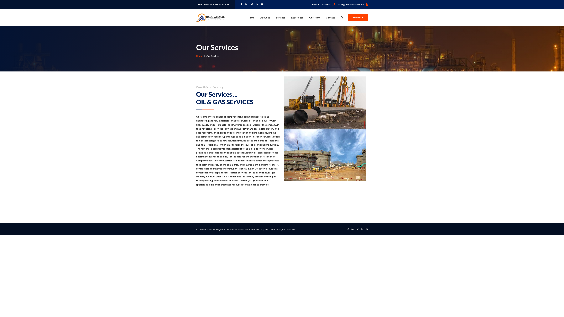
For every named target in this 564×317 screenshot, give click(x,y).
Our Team (314, 17)
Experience (297, 17)
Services (280, 17)
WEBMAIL (358, 17)
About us (265, 17)
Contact (330, 17)
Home (251, 17)
